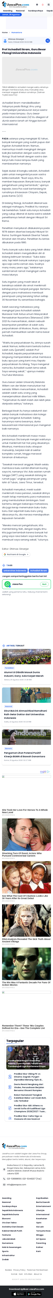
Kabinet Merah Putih (12, 1231)
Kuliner (39, 1247)
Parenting (41, 1243)
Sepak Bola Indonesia (12, 1210)
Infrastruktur (8, 1255)
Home (5, 32)
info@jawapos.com (16, 1184)
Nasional (20, 10)
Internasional (42, 1214)
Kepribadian (42, 1198)
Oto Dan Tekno (9, 1222)
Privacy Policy (19, 1270)
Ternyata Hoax (43, 1231)
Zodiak (5, 1259)
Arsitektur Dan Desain (12, 1226)
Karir (38, 1251)
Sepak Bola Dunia (10, 1214)
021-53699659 (14, 1178)
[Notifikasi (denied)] (42, 4)
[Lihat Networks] (37, 4)
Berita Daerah (43, 1202)
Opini (38, 1222)
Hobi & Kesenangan (11, 1247)
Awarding (7, 10)
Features (6, 1235)
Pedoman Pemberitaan (37, 1270)
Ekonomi (8, 748)
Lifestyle (40, 1210)
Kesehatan (41, 1218)
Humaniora (16, 32)
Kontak (14, 1274)
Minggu (39, 1235)
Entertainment (43, 1206)
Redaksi (8, 1270)
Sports (5, 1251)
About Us (38, 1274)
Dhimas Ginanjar (16, 39)
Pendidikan (9, 668)
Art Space (41, 1239)
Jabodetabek (8, 1239)
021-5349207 (29, 1178)
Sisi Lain (40, 1226)
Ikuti (44, 584)
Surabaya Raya (35, 10)
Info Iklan (28, 1274)
